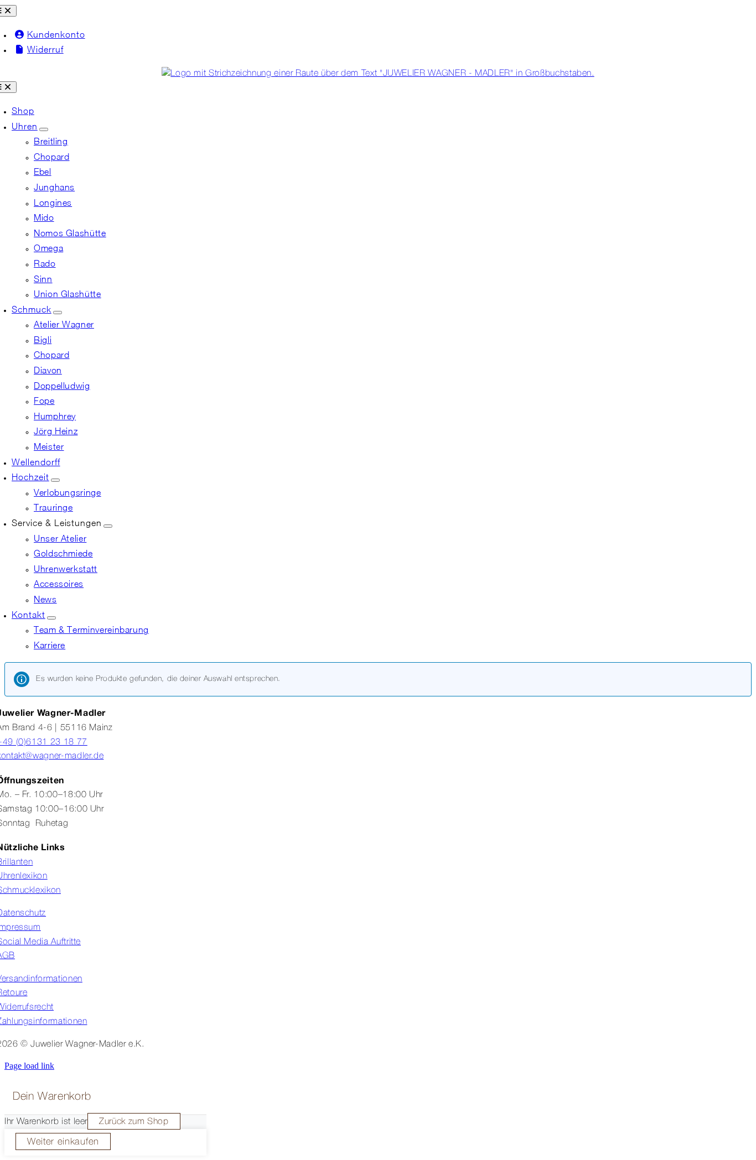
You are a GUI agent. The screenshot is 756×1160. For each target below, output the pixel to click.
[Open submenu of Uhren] (43, 129)
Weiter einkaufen (63, 1142)
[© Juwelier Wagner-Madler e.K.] (378, 73)
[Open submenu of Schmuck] (57, 312)
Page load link (29, 1065)
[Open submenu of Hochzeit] (55, 480)
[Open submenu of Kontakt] (51, 618)
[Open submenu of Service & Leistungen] (107, 526)
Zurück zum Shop (134, 1122)
